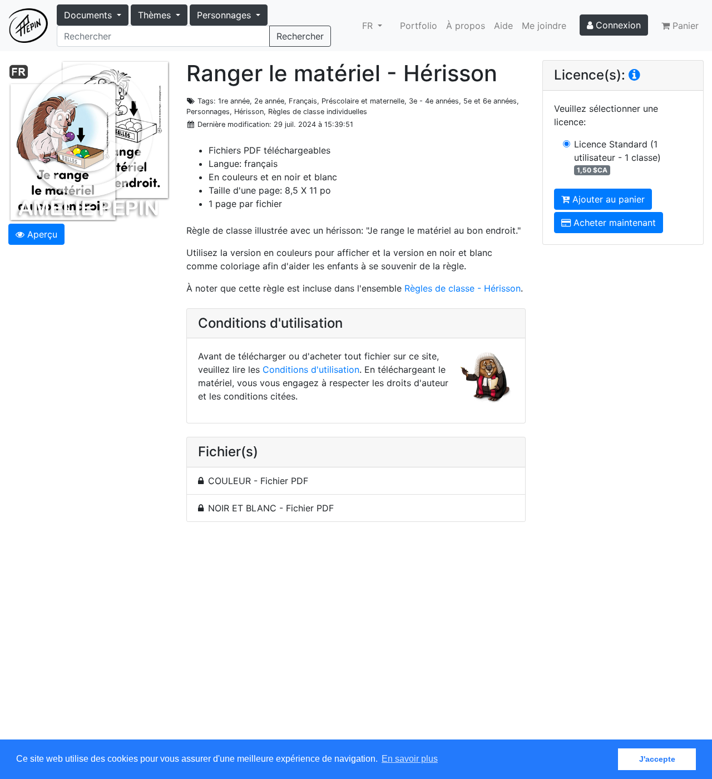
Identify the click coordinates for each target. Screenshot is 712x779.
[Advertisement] (356, 637)
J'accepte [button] (657, 759)
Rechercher (300, 36)
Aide (503, 25)
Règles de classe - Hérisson (462, 288)
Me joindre (544, 25)
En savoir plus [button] (410, 758)
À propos (465, 25)
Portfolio (418, 25)
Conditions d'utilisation (311, 369)
